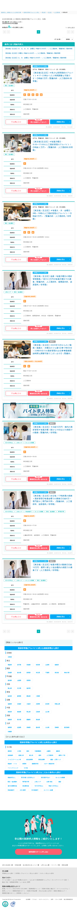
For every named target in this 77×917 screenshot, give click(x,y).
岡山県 (29, 711)
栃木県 (19, 672)
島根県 (19, 711)
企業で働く (49, 781)
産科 (40, 755)
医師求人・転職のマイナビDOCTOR (11, 12)
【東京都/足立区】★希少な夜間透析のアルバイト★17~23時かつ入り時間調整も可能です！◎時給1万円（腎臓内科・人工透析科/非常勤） (53, 77)
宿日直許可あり (45, 777)
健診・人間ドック (55, 759)
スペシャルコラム (62, 888)
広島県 (38, 711)
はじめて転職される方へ (20, 880)
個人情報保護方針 (68, 899)
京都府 (19, 704)
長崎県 (29, 727)
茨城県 (10, 672)
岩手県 (19, 664)
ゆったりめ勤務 (60, 777)
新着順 (68, 39)
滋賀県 (10, 704)
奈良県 (47, 704)
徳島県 (10, 719)
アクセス (34, 899)
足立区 (50, 12)
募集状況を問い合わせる (38, 393)
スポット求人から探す (47, 873)
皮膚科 (49, 751)
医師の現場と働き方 (48, 888)
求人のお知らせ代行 (45, 891)
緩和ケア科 (62, 755)
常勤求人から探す (8, 873)
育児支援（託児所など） (28, 777)
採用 (52, 899)
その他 (26, 768)
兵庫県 (38, 704)
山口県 (47, 711)
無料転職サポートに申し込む (38, 852)
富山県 (10, 688)
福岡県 (10, 727)
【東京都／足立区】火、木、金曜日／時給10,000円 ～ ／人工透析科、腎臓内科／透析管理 (35, 58)
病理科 (24, 763)
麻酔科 (58, 751)
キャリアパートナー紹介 (59, 880)
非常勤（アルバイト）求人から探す (26, 873)
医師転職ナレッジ (34, 888)
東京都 (44, 12)
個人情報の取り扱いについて (30, 865)
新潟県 (10, 680)
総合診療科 (29, 759)
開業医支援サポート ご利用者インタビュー (15, 893)
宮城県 (29, 664)
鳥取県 (10, 711)
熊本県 (38, 727)
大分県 (47, 727)
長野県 (29, 680)
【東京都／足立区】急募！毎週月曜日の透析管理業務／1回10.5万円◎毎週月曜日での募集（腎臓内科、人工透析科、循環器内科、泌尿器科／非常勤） (52, 280)
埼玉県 (38, 672)
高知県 (38, 719)
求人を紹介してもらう (38, 122)
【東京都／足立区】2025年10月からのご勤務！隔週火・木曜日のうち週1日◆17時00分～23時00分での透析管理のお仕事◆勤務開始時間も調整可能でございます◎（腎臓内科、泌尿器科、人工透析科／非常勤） (52, 349)
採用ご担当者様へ (6, 865)
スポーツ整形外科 (49, 763)
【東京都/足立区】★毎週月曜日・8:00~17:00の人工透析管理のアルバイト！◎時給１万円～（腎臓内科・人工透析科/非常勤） (53, 146)
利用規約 (17, 865)
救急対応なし (12, 777)
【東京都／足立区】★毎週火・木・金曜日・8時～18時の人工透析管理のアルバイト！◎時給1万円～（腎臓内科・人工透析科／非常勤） (52, 214)
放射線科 (10, 755)
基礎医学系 (35, 763)
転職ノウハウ (6, 888)
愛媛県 (29, 719)
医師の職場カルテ (59, 891)
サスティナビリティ (44, 899)
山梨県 (19, 680)
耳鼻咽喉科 (38, 751)
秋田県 (38, 664)
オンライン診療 (48, 790)
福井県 (29, 688)
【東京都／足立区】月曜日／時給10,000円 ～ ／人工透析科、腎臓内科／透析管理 (32, 53)
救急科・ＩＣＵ (12, 763)
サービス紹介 (6, 880)
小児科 (19, 751)
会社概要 (28, 899)
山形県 (47, 664)
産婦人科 (21, 755)
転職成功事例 (14, 882)
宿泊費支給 (25, 786)
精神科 (10, 751)
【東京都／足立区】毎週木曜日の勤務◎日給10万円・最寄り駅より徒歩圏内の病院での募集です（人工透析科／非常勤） (52, 567)
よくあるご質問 (25, 882)
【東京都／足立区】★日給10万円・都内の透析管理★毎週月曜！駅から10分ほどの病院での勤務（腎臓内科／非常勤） (53, 430)
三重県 (38, 696)
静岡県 (19, 696)
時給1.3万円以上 (53, 786)
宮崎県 (57, 727)
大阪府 (29, 704)
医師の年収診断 (32, 891)
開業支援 (64, 865)
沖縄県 (10, 731)
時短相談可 (11, 790)
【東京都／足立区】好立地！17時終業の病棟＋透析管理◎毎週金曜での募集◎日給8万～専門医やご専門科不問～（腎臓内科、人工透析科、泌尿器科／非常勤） (52, 500)
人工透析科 (57, 12)
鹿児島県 (66, 727)
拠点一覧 (5, 882)
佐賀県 (19, 727)
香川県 (19, 719)
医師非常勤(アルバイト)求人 (31, 12)
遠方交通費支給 (12, 786)
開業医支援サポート (19, 891)
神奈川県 (66, 672)
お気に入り (17, 122)
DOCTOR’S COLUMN (20, 888)
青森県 (10, 664)
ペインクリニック (13, 768)
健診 (60, 781)
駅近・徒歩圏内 (12, 781)
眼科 (28, 751)
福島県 (57, 664)
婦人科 (31, 755)
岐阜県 (10, 696)
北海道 (10, 657)
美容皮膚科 (41, 759)
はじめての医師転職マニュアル (40, 880)
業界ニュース (6, 891)
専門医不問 (25, 781)
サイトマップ (54, 865)
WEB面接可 (34, 790)
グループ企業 (58, 899)
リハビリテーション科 (14, 759)
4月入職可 (23, 790)
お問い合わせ (44, 865)
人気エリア (37, 781)
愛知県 (29, 696)
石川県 (19, 688)
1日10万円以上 (38, 786)
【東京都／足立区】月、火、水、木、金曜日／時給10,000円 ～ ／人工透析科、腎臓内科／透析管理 (38, 49)
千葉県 (47, 672)
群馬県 (29, 672)
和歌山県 (57, 704)
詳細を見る (61, 122)
